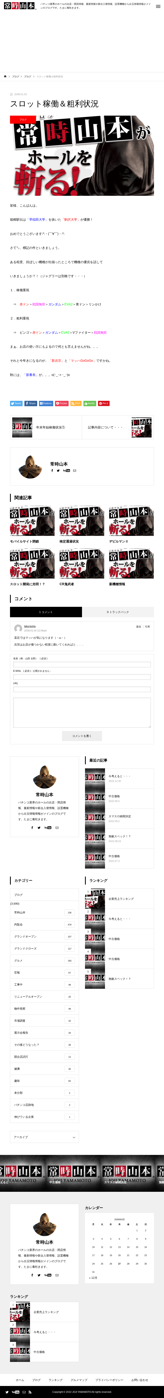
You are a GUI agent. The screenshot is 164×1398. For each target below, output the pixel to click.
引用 (147, 626)
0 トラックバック (118, 612)
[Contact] (75, 470)
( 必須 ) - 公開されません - (32, 671)
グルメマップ (79, 1380)
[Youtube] (66, 470)
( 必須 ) (30, 658)
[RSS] (30, 1392)
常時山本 (44, 794)
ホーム (20, 1380)
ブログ (23, 119)
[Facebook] (52, 470)
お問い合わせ (139, 1380)
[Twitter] (58, 470)
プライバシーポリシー (109, 1380)
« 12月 (93, 1277)
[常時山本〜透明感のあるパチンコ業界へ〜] (20, 6)
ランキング (56, 1380)
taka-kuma (30, 626)
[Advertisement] (82, 42)
